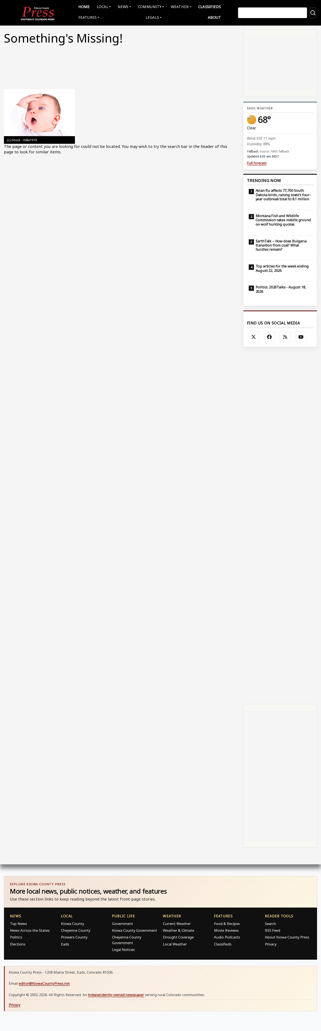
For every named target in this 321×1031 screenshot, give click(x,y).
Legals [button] (152, 17)
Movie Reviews (226, 930)
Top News (18, 923)
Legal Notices (123, 949)
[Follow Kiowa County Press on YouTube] (300, 337)
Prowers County (74, 937)
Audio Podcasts (227, 937)
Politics (16, 937)
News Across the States (30, 930)
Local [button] (102, 6)
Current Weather (177, 923)
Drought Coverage (178, 937)
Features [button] (87, 17)
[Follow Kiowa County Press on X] (253, 337)
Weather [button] (180, 6)
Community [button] (149, 6)
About (214, 17)
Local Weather (175, 944)
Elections (17, 944)
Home (84, 6)
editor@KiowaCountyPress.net (44, 983)
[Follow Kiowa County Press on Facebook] (269, 337)
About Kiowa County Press (287, 937)
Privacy (270, 944)
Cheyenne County (75, 930)
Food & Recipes (227, 923)
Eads (65, 944)
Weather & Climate (178, 930)
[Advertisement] (280, 525)
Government (122, 923)
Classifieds (209, 6)
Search (270, 923)
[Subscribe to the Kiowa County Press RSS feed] (285, 337)
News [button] (123, 6)
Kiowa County (72, 923)
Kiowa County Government (134, 930)
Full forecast (257, 163)
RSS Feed (272, 930)
